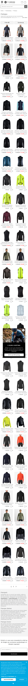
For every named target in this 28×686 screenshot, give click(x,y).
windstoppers (4, 598)
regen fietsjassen (13, 598)
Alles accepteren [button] (8, 679)
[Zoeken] (25, 6)
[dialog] (14, 673)
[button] (14, 676)
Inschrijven (14, 654)
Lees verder (3, 674)
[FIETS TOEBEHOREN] (9, 0)
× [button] (26, 662)
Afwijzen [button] (21, 679)
